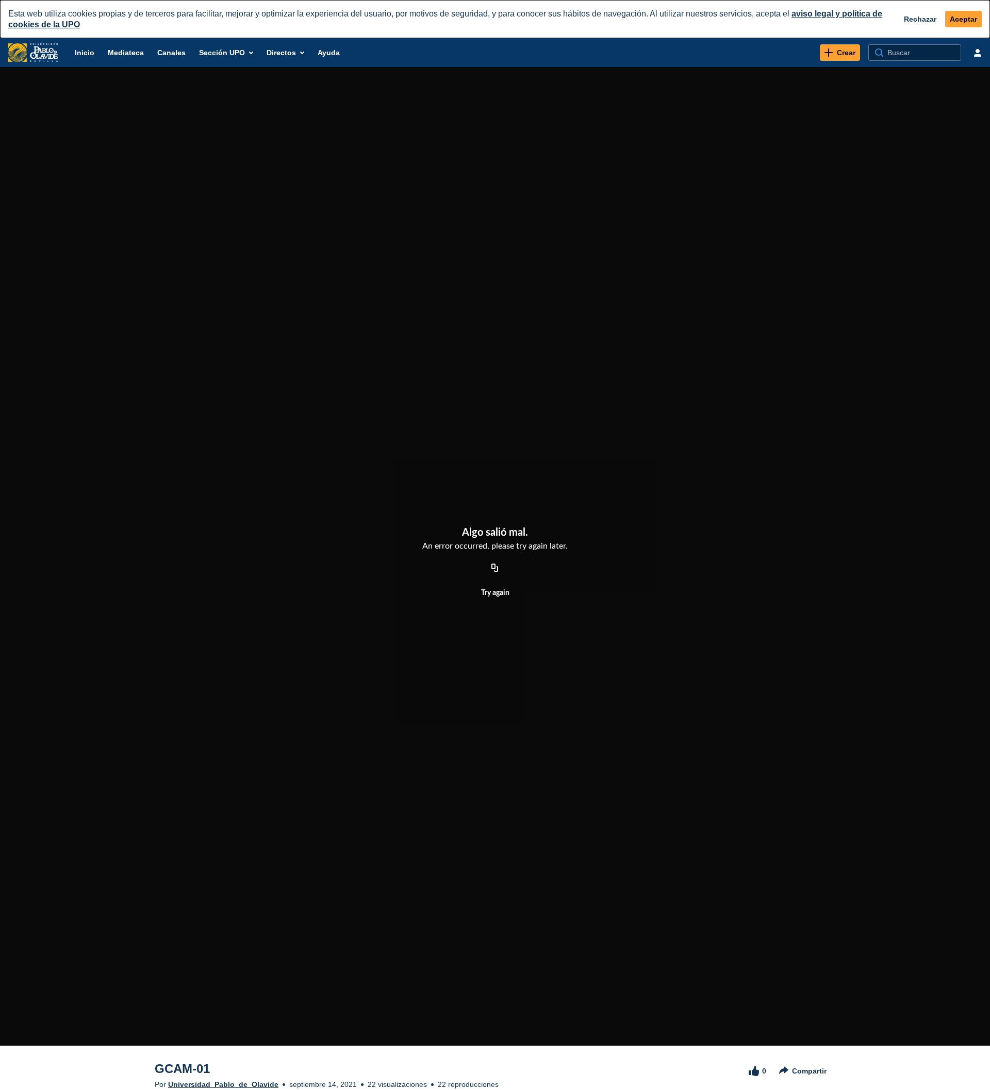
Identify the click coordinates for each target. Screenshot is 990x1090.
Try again (495, 593)
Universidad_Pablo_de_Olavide (223, 1084)
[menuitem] (84, 52)
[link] (840, 52)
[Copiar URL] (495, 568)
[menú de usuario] (977, 52)
